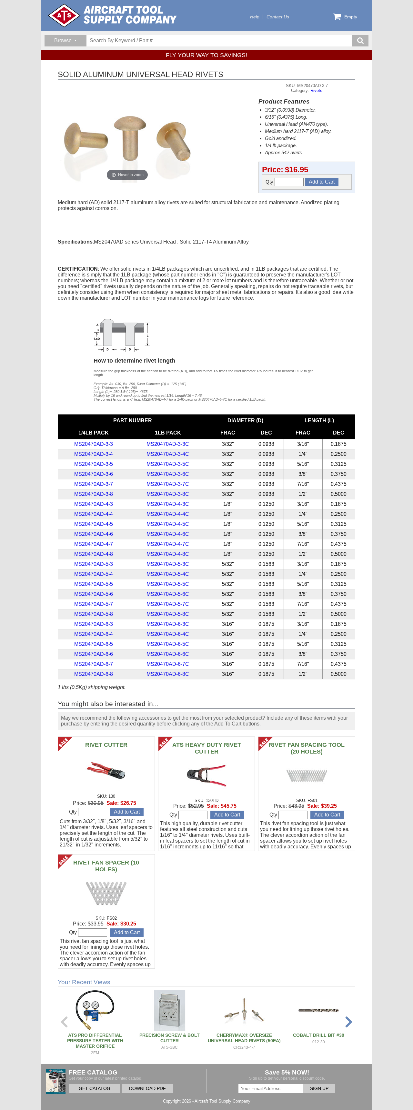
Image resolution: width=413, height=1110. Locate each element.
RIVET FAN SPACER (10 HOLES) (106, 866)
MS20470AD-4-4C (167, 514)
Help (254, 17)
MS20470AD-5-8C (167, 614)
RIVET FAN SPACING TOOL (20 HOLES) (307, 748)
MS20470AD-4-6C (167, 534)
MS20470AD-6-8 (93, 674)
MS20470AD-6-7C (167, 664)
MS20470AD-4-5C (167, 524)
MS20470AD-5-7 (93, 604)
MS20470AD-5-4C (167, 574)
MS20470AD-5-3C (167, 564)
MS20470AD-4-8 (93, 554)
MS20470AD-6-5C (167, 644)
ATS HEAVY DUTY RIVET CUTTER (206, 748)
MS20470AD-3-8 (93, 494)
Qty (270, 182)
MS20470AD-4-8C (167, 554)
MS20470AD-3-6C (167, 474)
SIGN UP (319, 1088)
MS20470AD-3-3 (93, 444)
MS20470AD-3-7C (167, 484)
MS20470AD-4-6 (93, 534)
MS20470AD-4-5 (93, 524)
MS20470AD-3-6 (93, 474)
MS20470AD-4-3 (93, 504)
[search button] (360, 40)
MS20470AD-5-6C (167, 594)
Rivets (316, 90)
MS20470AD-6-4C (167, 634)
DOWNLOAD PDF (147, 1088)
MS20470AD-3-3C (167, 444)
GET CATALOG (94, 1088)
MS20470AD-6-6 (93, 654)
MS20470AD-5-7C (167, 604)
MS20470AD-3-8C (167, 494)
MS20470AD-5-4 (93, 574)
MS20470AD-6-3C (167, 624)
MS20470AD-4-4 (93, 514)
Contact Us (278, 17)
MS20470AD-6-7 (93, 664)
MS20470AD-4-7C (167, 544)
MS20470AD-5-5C (167, 584)
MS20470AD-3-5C (167, 464)
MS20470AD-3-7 (93, 484)
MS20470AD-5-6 (93, 594)
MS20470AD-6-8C (167, 674)
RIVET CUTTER (106, 745)
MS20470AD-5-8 (93, 614)
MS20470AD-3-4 (93, 454)
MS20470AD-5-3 (93, 564)
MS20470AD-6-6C (167, 654)
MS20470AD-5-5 (93, 584)
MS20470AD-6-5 (93, 644)
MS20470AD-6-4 (93, 634)
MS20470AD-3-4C (167, 454)
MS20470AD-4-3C (167, 504)
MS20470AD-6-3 (93, 624)
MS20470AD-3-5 (93, 464)
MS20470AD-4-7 (93, 544)
